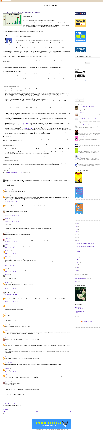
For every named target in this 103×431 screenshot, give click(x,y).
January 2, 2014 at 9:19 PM (11, 346)
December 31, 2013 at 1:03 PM (12, 187)
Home (37, 411)
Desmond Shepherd (8, 178)
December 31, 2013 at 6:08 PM (12, 229)
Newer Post (4, 411)
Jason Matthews (7, 250)
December (78, 242)
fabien (6, 268)
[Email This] (24, 172)
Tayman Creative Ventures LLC (10, 403)
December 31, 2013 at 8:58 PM (12, 241)
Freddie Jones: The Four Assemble (80, 278)
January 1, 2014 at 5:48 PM (11, 288)
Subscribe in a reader (78, 218)
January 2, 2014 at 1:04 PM (11, 335)
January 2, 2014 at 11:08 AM (11, 321)
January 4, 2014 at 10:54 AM (11, 378)
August (78, 254)
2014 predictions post (13, 137)
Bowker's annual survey (29, 100)
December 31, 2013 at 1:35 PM (12, 192)
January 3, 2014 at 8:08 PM (11, 371)
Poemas (76, 281)
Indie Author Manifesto (82, 162)
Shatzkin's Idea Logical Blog (79, 311)
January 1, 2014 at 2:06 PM (11, 271)
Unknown (6, 256)
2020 (77, 229)
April (78, 259)
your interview (23, 117)
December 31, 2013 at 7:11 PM (12, 235)
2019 (77, 231)
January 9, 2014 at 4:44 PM (11, 401)
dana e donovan (7, 204)
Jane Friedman (77, 310)
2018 (77, 232)
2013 (77, 240)
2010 (77, 267)
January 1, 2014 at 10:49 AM (11, 265)
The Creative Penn (78, 307)
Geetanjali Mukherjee (8, 362)
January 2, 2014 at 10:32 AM (11, 301)
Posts (77, 98)
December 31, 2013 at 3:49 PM (12, 221)
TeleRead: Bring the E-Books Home (80, 308)
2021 (77, 228)
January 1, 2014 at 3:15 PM (11, 279)
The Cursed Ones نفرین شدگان (80, 279)
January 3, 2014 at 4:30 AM (11, 359)
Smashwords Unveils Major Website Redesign (84, 248)
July (78, 256)
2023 (77, 225)
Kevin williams (7, 381)
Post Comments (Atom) (10, 413)
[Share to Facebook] (28, 172)
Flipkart (34, 120)
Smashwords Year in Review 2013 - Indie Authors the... (85, 243)
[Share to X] (26, 172)
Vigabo (6, 304)
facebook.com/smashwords (79, 53)
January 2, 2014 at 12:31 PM (11, 327)
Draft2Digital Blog (78, 305)
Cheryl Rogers (7, 337)
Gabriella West (7, 238)
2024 (77, 223)
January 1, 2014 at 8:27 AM (11, 247)
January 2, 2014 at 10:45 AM (11, 311)
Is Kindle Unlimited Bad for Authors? (84, 112)
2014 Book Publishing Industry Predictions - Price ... (85, 244)
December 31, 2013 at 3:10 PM (12, 207)
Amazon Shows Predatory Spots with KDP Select (86, 106)
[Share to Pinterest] (29, 172)
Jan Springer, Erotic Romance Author (11, 209)
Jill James (6, 218)
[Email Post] (23, 172)
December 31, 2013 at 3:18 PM (12, 215)
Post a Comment (5, 409)
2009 (77, 269)
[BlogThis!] (25, 172)
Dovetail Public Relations (87, 321)
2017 (77, 234)
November (79, 249)
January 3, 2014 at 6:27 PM (11, 365)
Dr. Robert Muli (7, 291)
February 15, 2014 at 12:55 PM (12, 406)
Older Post (69, 411)
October (78, 251)
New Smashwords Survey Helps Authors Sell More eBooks (87, 142)
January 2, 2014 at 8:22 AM (11, 294)
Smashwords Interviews (25, 115)
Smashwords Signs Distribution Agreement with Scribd (87, 118)
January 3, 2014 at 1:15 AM (11, 354)
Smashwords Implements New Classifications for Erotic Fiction (88, 136)
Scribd (60, 120)
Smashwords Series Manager (24, 123)
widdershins (7, 274)
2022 (77, 226)
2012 (77, 264)
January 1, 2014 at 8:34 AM (11, 253)
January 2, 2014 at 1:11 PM (11, 340)
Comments (78, 100)
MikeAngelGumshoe (8, 297)
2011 (77, 265)
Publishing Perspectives (79, 312)
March (78, 260)
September (79, 253)
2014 (77, 239)
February (78, 262)
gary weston (7, 195)
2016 (77, 235)
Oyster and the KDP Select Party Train (84, 124)
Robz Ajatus (7, 368)
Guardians (76, 277)
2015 (77, 237)
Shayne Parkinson (8, 189)
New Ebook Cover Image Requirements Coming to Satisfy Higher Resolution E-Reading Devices (88, 149)
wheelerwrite (7, 232)
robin (6, 374)
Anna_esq (7, 324)
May (78, 257)
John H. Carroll (7, 282)
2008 (77, 270)
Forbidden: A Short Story (79, 275)
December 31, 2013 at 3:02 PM (12, 201)
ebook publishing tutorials (28, 128)
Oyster (57, 120)
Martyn (6, 244)
